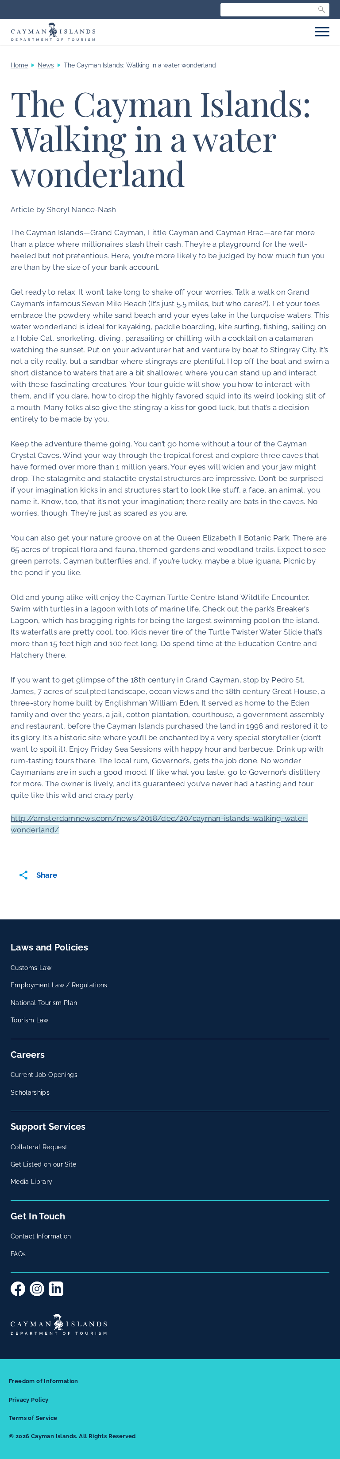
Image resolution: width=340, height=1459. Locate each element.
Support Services (48, 1126)
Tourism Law (30, 1020)
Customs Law (31, 967)
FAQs (18, 1254)
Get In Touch (38, 1216)
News (46, 65)
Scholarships (30, 1092)
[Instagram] (37, 1289)
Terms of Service (33, 1418)
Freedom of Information (43, 1381)
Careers (28, 1054)
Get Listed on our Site (44, 1164)
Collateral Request (39, 1147)
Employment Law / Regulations (59, 985)
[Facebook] (18, 1289)
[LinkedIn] (56, 1289)
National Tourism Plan (44, 1002)
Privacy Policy (29, 1399)
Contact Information (41, 1236)
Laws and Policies (49, 947)
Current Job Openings (44, 1074)
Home (19, 65)
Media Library (32, 1181)
